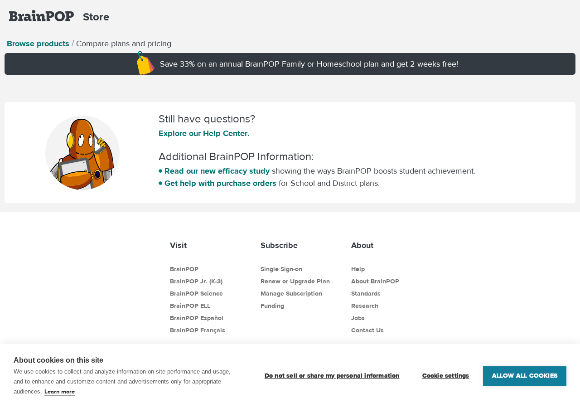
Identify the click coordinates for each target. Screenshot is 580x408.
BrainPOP (184, 269)
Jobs (358, 318)
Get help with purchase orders (221, 183)
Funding (272, 306)
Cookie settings (445, 376)
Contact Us (367, 330)
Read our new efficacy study (218, 171)
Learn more (59, 391)
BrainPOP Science (196, 294)
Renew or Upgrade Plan (295, 281)
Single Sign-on (281, 269)
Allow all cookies (524, 376)
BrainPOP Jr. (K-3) (196, 281)
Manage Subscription (291, 294)
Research (364, 306)
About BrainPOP (375, 281)
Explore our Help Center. (204, 133)
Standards (366, 294)
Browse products (38, 44)
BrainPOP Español (196, 318)
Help (358, 269)
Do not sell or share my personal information (332, 376)
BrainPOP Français (197, 330)
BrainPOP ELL (190, 306)
